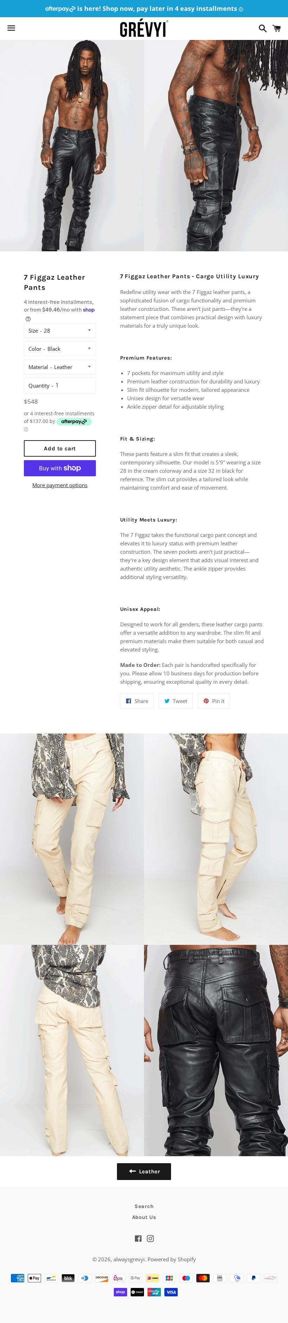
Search (144, 1206)
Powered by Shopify (172, 1259)
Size (33, 330)
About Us (144, 1217)
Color (34, 348)
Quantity (39, 385)
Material (38, 366)
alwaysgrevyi (129, 1259)
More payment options (59, 485)
